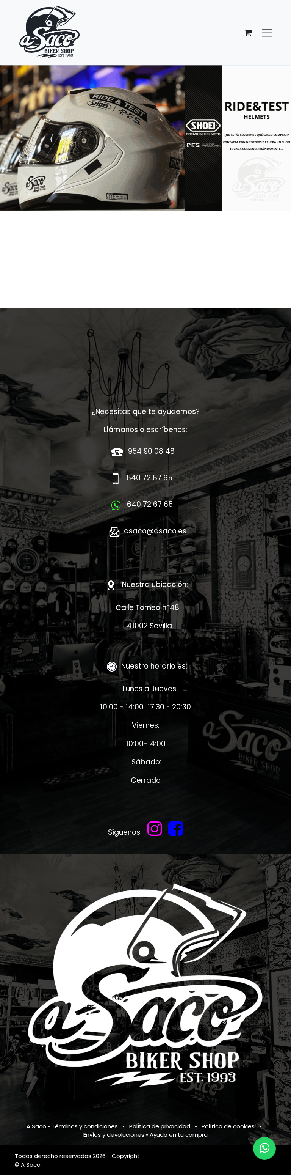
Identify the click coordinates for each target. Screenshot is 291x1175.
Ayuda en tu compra (179, 1135)
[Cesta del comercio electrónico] (248, 32)
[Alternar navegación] (267, 32)
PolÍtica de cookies (228, 1126)
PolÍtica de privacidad (159, 1126)
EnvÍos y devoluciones (113, 1135)
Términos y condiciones (85, 1126)
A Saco (36, 1126)
